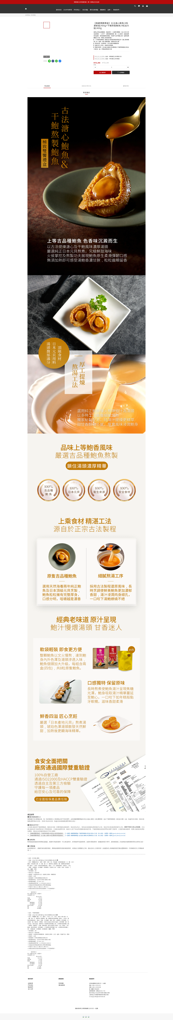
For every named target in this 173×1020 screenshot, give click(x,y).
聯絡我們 (116, 10)
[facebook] (53, 61)
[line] (49, 61)
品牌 (108, 10)
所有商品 (76, 10)
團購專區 (103, 10)
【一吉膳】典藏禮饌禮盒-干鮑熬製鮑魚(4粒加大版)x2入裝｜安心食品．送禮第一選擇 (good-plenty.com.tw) (94, 833)
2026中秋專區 (67, 10)
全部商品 (27, 15)
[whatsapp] (56, 61)
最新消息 (59, 10)
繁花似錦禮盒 (94, 10)
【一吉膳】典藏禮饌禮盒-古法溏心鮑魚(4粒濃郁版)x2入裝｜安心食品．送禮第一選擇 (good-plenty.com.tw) (94, 835)
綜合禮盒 (85, 10)
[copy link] (60, 61)
